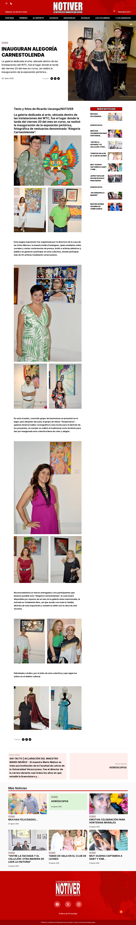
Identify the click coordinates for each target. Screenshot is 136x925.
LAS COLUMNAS (102, 18)
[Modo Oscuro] (11, 3)
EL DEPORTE (38, 18)
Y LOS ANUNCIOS (123, 18)
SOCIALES (85, 18)
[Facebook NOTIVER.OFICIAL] (57, 904)
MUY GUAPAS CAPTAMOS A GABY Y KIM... (98, 167)
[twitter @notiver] (68, 904)
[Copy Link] (58, 78)
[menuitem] (68, 913)
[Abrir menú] (6, 3)
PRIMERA (23, 18)
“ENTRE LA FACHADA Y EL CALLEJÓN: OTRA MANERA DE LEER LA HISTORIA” (98, 147)
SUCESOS (53, 18)
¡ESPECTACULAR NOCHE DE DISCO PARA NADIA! (97, 178)
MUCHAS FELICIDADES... (23, 819)
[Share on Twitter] (51, 78)
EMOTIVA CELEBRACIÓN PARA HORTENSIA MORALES (107, 821)
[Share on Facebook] (55, 78)
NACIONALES (69, 18)
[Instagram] (79, 904)
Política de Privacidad (68, 914)
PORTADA (9, 18)
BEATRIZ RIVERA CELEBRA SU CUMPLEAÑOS (97, 206)
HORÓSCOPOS (96, 125)
